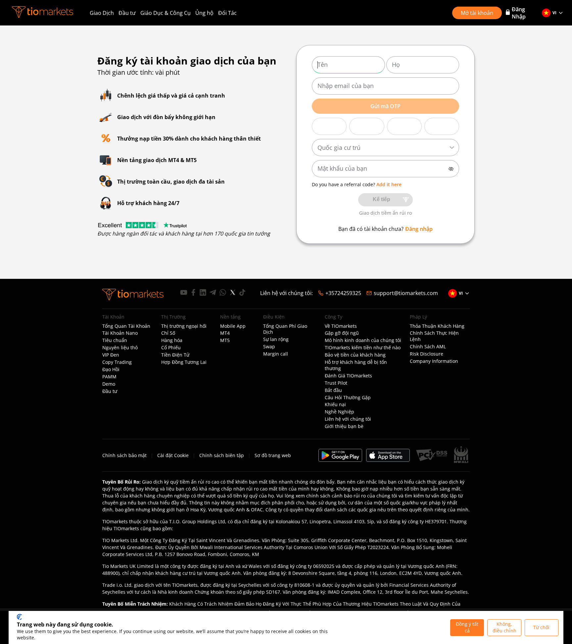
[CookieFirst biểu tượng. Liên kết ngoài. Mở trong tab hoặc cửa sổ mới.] (19, 617)
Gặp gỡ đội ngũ (342, 333)
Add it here (389, 184)
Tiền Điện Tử (175, 355)
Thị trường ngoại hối (184, 326)
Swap (269, 347)
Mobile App (233, 326)
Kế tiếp (381, 199)
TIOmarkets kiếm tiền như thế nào (363, 348)
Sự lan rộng (276, 339)
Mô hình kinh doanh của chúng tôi (363, 340)
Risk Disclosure (426, 354)
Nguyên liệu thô (120, 348)
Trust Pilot (336, 383)
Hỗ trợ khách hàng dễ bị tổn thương (356, 365)
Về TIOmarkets (341, 326)
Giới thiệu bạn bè (344, 426)
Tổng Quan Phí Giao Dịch (285, 329)
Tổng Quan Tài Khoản (126, 326)
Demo (108, 384)
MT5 (225, 340)
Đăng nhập (419, 229)
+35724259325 (343, 293)
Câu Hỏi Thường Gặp (348, 398)
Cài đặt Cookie (173, 455)
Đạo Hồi (110, 369)
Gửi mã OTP (385, 106)
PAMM (109, 377)
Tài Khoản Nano (120, 333)
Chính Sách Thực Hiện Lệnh (434, 336)
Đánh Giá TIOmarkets (348, 376)
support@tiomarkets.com (406, 293)
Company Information (434, 361)
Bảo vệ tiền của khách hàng (355, 355)
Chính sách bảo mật (124, 455)
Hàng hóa (171, 340)
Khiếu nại (335, 405)
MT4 (225, 333)
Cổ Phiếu (171, 348)
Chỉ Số (168, 333)
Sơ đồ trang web (273, 455)
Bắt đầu (333, 390)
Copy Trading (117, 362)
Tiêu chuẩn (114, 340)
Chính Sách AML (428, 347)
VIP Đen (110, 355)
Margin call (275, 354)
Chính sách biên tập (221, 455)
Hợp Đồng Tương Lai (184, 362)
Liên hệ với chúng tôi (348, 419)
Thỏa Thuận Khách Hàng (437, 326)
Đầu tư (127, 13)
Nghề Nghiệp (339, 412)
